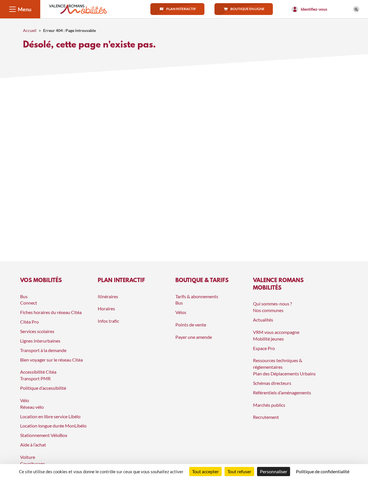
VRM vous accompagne (276, 332)
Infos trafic (108, 321)
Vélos (180, 312)
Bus (179, 302)
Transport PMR (35, 378)
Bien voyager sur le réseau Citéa (51, 359)
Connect (28, 302)
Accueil (30, 30)
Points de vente (190, 324)
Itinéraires (108, 296)
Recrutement (266, 417)
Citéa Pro (29, 321)
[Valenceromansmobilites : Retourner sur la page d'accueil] (78, 8)
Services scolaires (37, 331)
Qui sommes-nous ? (272, 303)
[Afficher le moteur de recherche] (356, 9)
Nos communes (268, 310)
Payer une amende (193, 337)
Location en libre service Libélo (50, 416)
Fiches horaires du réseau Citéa (51, 312)
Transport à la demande (43, 350)
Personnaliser (273, 471)
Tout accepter (205, 471)
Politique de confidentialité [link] (322, 471)
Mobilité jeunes (268, 338)
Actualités (263, 319)
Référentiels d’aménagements (282, 392)
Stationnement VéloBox (43, 435)
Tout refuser (239, 471)
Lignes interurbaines (40, 340)
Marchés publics (269, 405)
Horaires (106, 308)
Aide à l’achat (33, 444)
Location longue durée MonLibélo (53, 425)
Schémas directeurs (272, 383)
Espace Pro (264, 348)
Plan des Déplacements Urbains (284, 373)
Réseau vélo (32, 407)
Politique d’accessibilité (43, 388)
